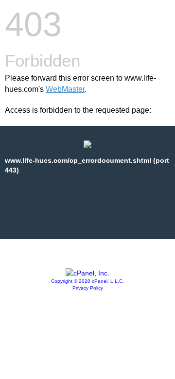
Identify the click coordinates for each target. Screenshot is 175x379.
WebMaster (65, 89)
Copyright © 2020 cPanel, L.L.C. (87, 281)
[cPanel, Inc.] (87, 273)
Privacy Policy (87, 288)
